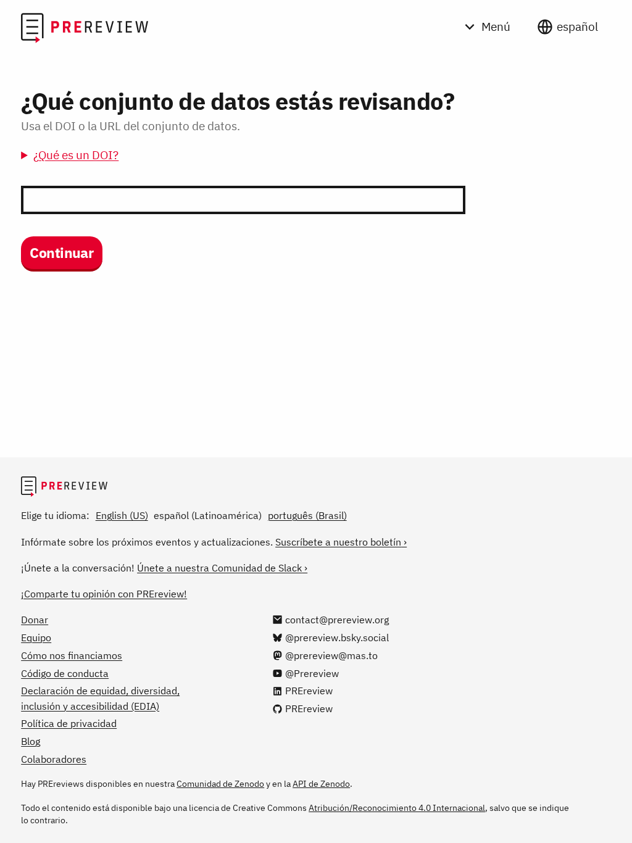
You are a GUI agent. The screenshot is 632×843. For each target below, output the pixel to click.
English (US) (122, 515)
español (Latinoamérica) (208, 515)
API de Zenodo (321, 783)
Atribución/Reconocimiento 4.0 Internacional (397, 807)
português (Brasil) (307, 515)
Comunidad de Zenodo (220, 783)
